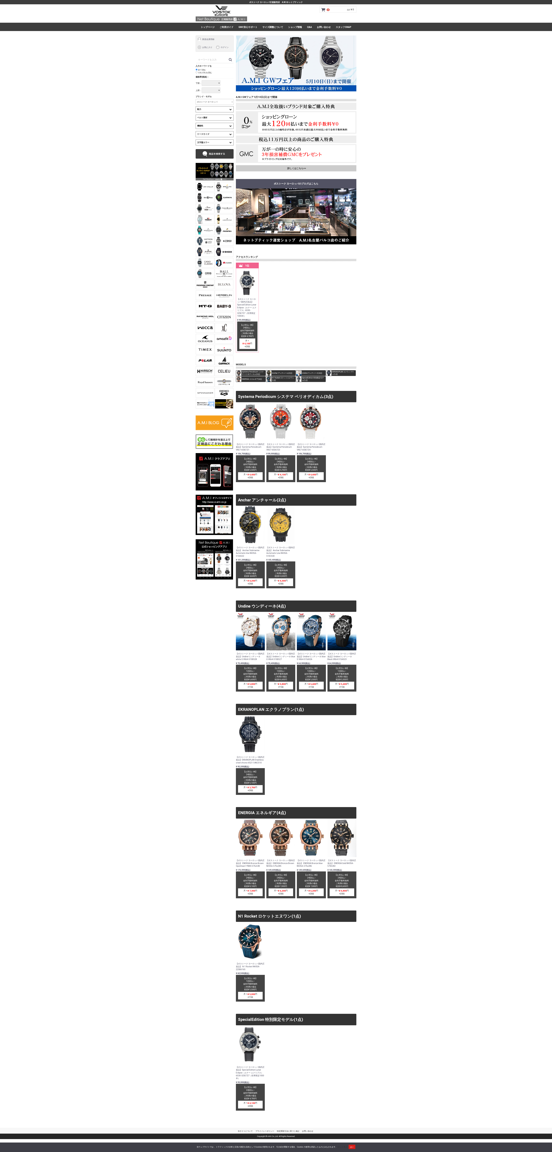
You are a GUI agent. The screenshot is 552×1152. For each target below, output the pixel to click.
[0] (323, 9)
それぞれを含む (205, 72)
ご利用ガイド (226, 27)
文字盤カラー (203, 142)
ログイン (225, 47)
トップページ (208, 27)
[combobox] (215, 102)
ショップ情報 (295, 27)
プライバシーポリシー (264, 1131)
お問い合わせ (324, 27)
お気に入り (207, 47)
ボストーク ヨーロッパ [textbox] (207, 102)
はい (352, 1147)
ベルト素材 (202, 117)
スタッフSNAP (343, 27)
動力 (199, 109)
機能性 (200, 126)
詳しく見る (342, 1147)
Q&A (309, 27)
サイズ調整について (272, 27)
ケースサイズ (203, 134)
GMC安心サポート (247, 27)
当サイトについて (245, 1131)
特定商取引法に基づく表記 (288, 1131)
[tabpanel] (296, 63)
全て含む (202, 70)
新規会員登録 (208, 39)
